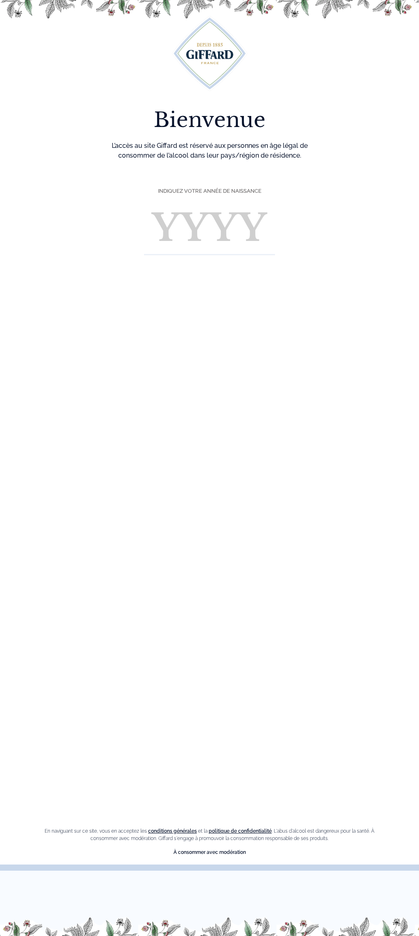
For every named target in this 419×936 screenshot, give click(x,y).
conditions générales (172, 831)
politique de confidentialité (240, 831)
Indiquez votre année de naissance (209, 191)
